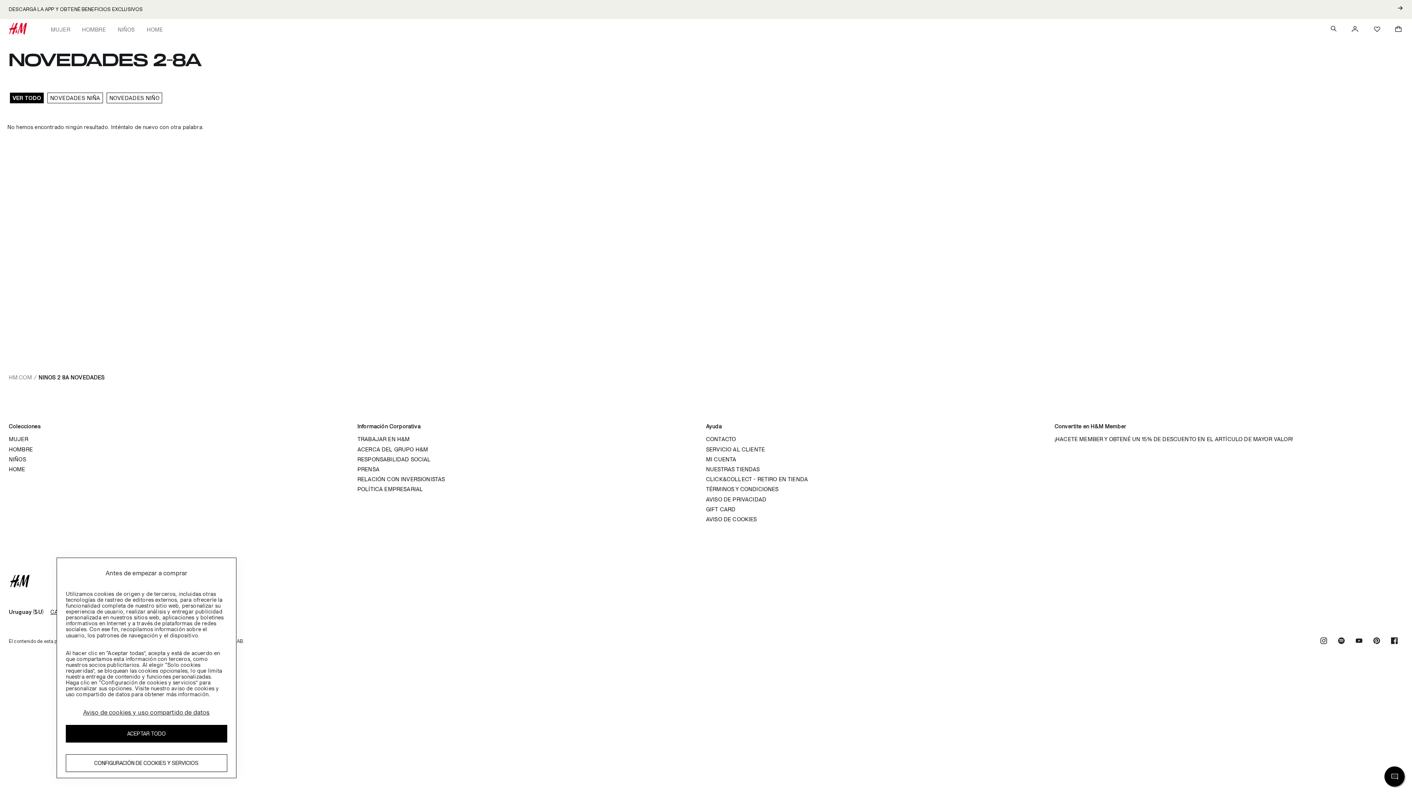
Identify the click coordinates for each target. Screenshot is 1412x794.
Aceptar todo (146, 733)
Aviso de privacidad (736, 499)
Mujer (60, 29)
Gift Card (720, 509)
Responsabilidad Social (394, 459)
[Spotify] (1341, 641)
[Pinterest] (1377, 641)
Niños (126, 29)
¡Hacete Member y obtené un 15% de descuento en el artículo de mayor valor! (1174, 439)
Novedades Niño (134, 98)
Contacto (721, 439)
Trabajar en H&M (383, 439)
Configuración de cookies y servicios (146, 763)
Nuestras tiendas (733, 469)
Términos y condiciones (742, 489)
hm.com (20, 377)
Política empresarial (390, 489)
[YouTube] (1359, 641)
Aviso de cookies (731, 519)
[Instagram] (1324, 641)
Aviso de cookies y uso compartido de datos (146, 712)
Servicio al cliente (735, 449)
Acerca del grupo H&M (392, 449)
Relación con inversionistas (401, 479)
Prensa (368, 469)
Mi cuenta (721, 459)
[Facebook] (1394, 641)
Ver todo (27, 98)
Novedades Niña (75, 98)
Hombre (94, 29)
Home (155, 29)
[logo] (706, 581)
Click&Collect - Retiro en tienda (757, 479)
